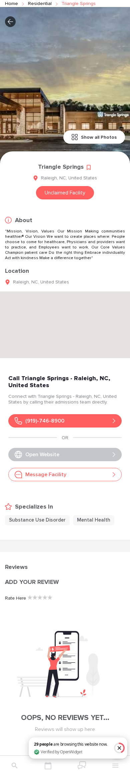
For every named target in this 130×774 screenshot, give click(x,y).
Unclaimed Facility (65, 192)
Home (11, 3)
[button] (10, 21)
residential (40, 3)
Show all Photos (99, 137)
